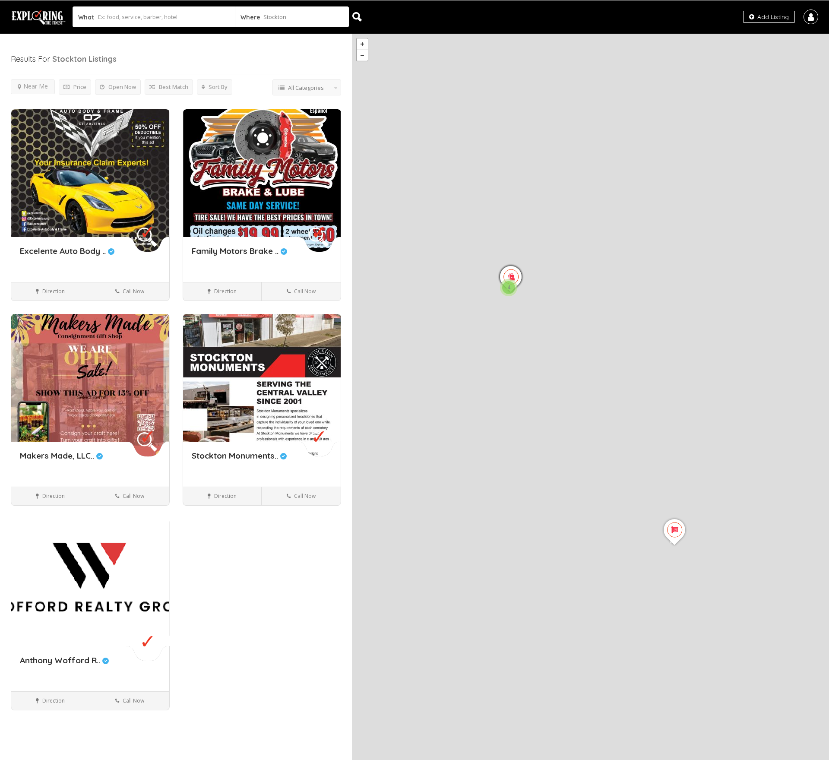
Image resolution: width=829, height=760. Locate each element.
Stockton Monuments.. (236, 455)
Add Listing (772, 17)
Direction (53, 291)
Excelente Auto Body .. (64, 251)
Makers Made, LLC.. (58, 455)
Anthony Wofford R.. (61, 660)
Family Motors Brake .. (236, 251)
